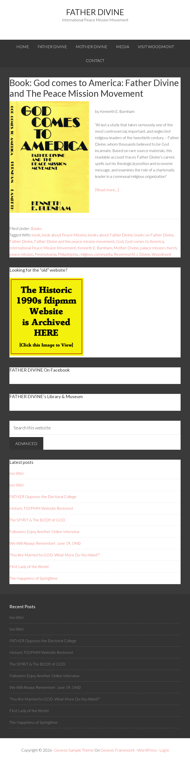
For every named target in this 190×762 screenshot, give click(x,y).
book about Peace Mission (64, 234)
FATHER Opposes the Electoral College (42, 496)
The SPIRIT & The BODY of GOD (37, 519)
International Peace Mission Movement (42, 247)
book (36, 234)
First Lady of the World (28, 566)
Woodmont (161, 254)
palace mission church (158, 247)
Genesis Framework (117, 750)
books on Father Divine (154, 234)
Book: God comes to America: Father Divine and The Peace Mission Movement (94, 88)
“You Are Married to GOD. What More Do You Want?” (54, 554)
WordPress (147, 750)
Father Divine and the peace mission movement (74, 241)
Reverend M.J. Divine (132, 254)
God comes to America (144, 241)
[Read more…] (107, 189)
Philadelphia (68, 254)
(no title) (16, 473)
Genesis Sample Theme (74, 750)
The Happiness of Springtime (33, 578)
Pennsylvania (45, 254)
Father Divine (95, 12)
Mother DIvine (126, 247)
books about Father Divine (110, 234)
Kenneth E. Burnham (94, 247)
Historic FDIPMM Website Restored (41, 508)
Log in (164, 750)
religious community (95, 254)
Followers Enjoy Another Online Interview (44, 531)
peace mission (21, 254)
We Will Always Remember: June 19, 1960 (45, 543)
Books (36, 228)
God (119, 241)
